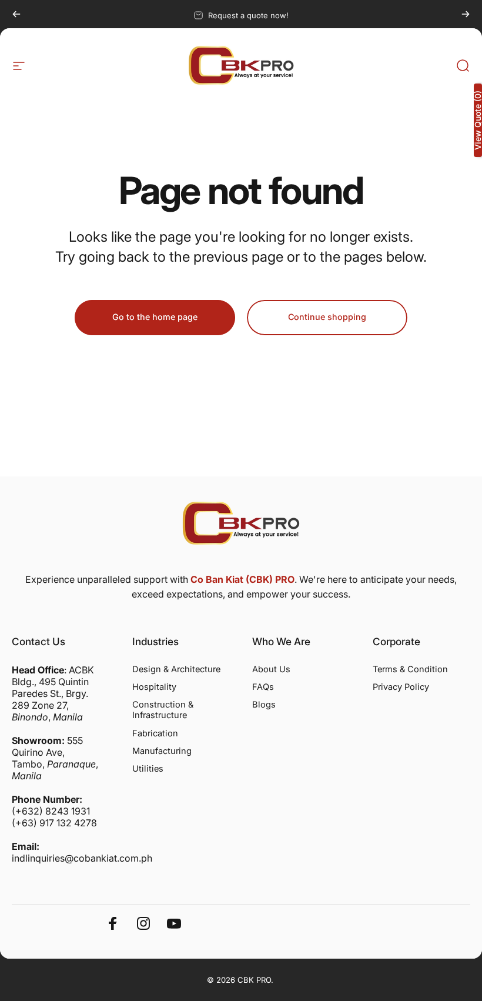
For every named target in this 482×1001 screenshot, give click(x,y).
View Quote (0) (478, 120)
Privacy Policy (401, 687)
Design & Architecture (176, 669)
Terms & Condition (410, 669)
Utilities (147, 768)
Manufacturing (162, 751)
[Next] (465, 14)
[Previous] (16, 14)
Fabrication (155, 733)
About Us (271, 669)
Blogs (264, 704)
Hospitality (154, 687)
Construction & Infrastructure (162, 709)
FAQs (263, 687)
